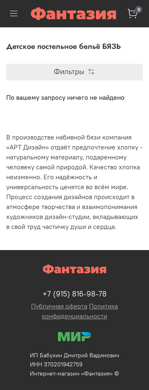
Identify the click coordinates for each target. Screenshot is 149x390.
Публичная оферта (59, 306)
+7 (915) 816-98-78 (75, 294)
